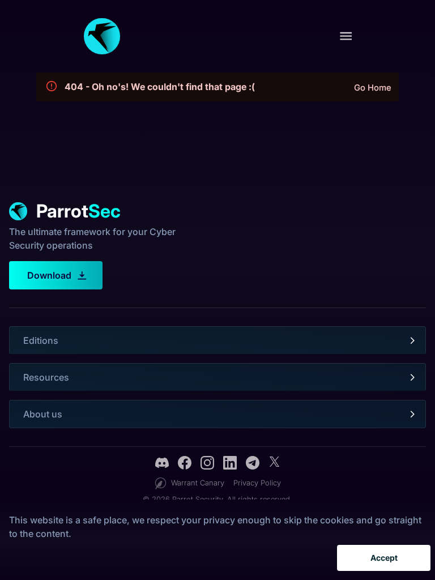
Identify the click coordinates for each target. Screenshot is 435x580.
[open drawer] (346, 36)
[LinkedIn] (230, 464)
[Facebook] (184, 464)
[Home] (102, 36)
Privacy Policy (257, 483)
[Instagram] (207, 464)
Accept (384, 557)
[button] (217, 340)
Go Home (372, 88)
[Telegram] (252, 464)
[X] (274, 464)
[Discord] (162, 464)
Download (49, 275)
